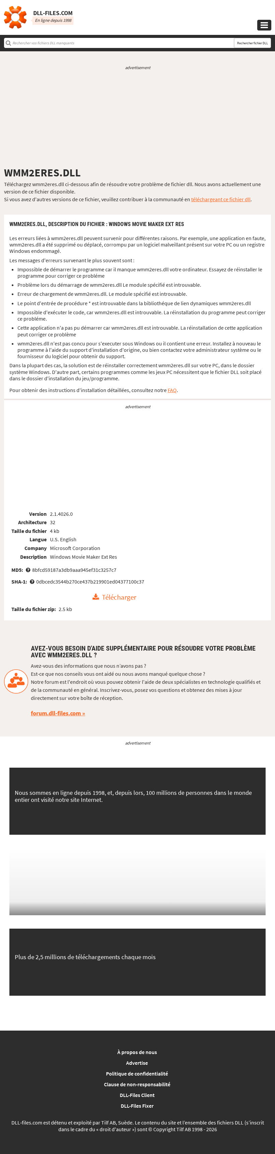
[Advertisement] (137, 118)
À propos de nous (137, 1052)
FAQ (172, 390)
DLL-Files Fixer (137, 1105)
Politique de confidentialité (137, 1073)
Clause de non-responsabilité (137, 1084)
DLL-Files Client (137, 1095)
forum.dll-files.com (56, 713)
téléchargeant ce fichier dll (221, 199)
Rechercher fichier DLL (252, 43)
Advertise (137, 1062)
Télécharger (119, 597)
